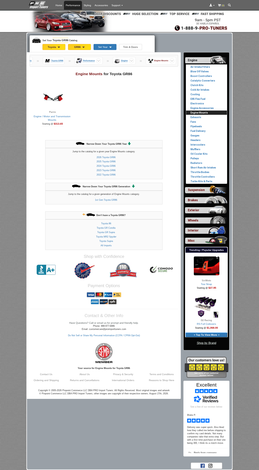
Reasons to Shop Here (161, 380)
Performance (73, 5)
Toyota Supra (106, 241)
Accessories (101, 5)
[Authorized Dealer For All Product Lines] (84, 270)
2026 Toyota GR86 (106, 157)
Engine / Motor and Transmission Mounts (52, 118)
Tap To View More (206, 334)
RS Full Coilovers (206, 323)
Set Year (103, 47)
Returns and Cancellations (84, 380)
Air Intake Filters (200, 66)
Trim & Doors (130, 47)
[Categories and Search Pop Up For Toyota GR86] (229, 5)
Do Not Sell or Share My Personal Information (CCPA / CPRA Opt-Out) (104, 335)
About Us (84, 374)
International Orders (123, 380)
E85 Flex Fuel (197, 99)
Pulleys (194, 158)
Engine (192, 60)
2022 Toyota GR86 (106, 174)
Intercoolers (197, 144)
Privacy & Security (123, 374)
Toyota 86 (106, 223)
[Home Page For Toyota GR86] (39, 4)
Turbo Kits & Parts (201, 181)
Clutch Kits (197, 85)
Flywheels (196, 126)
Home (59, 5)
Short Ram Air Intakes (203, 167)
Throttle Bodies (199, 172)
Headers (195, 140)
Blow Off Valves (199, 71)
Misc (191, 240)
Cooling (195, 94)
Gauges (194, 135)
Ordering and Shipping (46, 380)
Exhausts (195, 117)
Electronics (197, 103)
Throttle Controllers (202, 176)
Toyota (52, 47)
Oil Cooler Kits (199, 153)
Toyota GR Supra (106, 232)
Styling (87, 5)
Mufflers (195, 149)
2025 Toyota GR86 (106, 161)
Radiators (196, 163)
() (222, 5)
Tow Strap (206, 284)
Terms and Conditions (161, 374)
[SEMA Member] (104, 353)
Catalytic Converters (202, 80)
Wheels (193, 220)
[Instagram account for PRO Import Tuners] (210, 465)
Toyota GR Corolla (106, 228)
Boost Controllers (201, 76)
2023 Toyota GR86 (106, 170)
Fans (193, 121)
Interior (193, 230)
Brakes (193, 200)
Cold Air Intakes (199, 89)
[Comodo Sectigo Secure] (161, 270)
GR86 (77, 47)
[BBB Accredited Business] (46, 270)
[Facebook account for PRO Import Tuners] (203, 465)
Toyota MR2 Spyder (106, 236)
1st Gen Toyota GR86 (106, 200)
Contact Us (46, 374)
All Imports (106, 245)
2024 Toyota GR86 (106, 166)
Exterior (193, 210)
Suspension (196, 190)
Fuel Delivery (197, 131)
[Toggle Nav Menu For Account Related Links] (212, 5)
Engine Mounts (199, 112)
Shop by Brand (206, 343)
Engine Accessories (202, 108)
